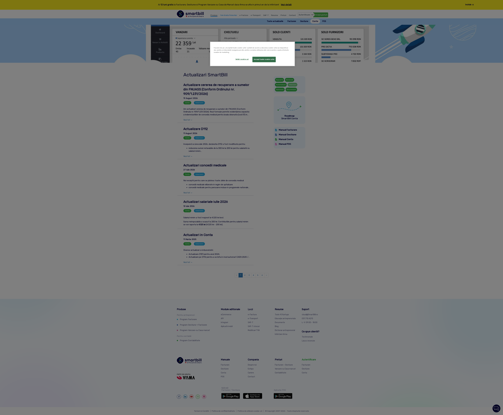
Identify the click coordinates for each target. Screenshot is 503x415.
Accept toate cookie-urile (264, 59)
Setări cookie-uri (242, 59)
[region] (252, 54)
